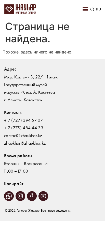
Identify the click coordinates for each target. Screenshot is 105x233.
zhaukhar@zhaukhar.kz (25, 143)
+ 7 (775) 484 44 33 (23, 128)
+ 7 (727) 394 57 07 (23, 120)
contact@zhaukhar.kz (23, 136)
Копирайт (13, 184)
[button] (85, 9)
